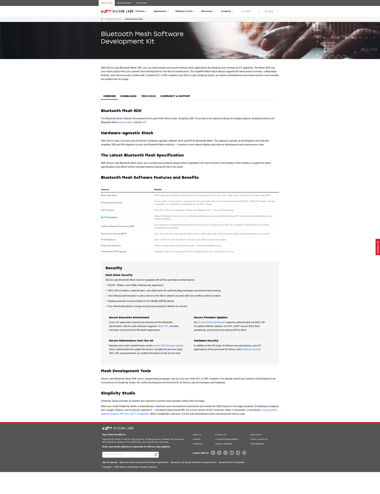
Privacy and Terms (258, 439)
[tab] (109, 97)
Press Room (255, 435)
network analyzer (110, 414)
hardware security (251, 349)
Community (141, 3)
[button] (378, 247)
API (144, 122)
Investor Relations (223, 444)
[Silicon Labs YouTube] (231, 453)
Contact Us (220, 435)
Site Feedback (257, 444)
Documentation (124, 3)
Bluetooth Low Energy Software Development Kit (193, 462)
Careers (196, 439)
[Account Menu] (259, 11)
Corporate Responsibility (226, 439)
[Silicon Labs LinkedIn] (213, 453)
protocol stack (125, 122)
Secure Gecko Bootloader (211, 322)
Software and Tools (114, 19)
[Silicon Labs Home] (102, 19)
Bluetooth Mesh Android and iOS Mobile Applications (143, 462)
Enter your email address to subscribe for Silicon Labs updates (136, 447)
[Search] (278, 11)
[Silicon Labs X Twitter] (225, 453)
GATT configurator (139, 414)
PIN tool (124, 414)
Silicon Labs (106, 3)
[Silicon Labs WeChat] (238, 453)
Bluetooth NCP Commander (231, 462)
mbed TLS (162, 326)
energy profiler (269, 410)
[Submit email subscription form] (156, 455)
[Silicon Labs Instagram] (219, 453)
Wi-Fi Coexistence (109, 217)
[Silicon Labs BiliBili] (244, 453)
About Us (197, 435)
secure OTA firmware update (168, 345)
